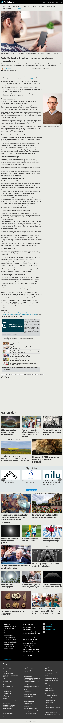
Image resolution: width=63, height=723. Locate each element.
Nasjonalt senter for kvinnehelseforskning (32, 684)
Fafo (4, 678)
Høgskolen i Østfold (7, 693)
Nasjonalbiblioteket (28, 676)
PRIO (46, 668)
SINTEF (46, 676)
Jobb (57, 2)
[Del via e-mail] (8, 377)
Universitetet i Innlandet (50, 700)
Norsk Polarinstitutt (28, 703)
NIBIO (4, 711)
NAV (4, 710)
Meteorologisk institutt (7, 708)
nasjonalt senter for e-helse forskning (28, 374)
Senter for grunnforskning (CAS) (51, 678)
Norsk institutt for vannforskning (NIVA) (32, 711)
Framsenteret (5, 684)
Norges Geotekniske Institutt (30, 694)
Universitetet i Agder (49, 697)
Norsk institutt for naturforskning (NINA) (32, 710)
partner (13, 374)
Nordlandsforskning (28, 692)
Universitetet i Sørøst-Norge (50, 705)
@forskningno (49, 624)
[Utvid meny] (61, 2)
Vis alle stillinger (31, 490)
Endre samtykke (8, 659)
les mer (18, 8)
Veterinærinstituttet (49, 710)
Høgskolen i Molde (7, 691)
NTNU (25, 674)
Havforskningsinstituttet (8, 689)
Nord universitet (27, 691)
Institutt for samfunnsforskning (9, 700)
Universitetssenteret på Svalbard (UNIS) (53, 707)
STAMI (46, 683)
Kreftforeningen (6, 703)
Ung (48, 2)
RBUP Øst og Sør (48, 670)
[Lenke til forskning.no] (20, 1)
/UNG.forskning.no (50, 629)
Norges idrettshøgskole (29, 701)
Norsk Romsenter (27, 706)
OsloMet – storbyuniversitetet (30, 713)
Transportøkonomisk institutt (51, 693)
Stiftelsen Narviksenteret (50, 686)
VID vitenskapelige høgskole (51, 712)
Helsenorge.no (35, 79)
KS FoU (4, 701)
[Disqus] (31, 394)
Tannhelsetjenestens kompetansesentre (53, 691)
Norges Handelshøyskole (29, 696)
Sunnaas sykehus (48, 688)
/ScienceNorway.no (50, 631)
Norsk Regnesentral (28, 704)
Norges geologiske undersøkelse (30, 699)
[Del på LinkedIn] (6, 377)
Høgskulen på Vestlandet (8, 696)
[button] (3, 480)
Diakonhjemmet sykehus (8, 673)
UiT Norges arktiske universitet (51, 695)
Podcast (52, 2)
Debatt (43, 2)
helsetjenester (5, 374)
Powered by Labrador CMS (31, 721)
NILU (4, 716)
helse (41, 374)
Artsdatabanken (6, 671)
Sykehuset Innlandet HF (50, 690)
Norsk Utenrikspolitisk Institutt (30, 708)
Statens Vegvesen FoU (49, 685)
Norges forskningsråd (28, 698)
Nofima (25, 689)
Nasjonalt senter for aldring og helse (31, 681)
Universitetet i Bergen (49, 698)
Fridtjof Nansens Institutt (8, 686)
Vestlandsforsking (48, 709)
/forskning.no (49, 626)
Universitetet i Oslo (49, 702)
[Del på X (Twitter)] (4, 377)
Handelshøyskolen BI (7, 688)
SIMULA (46, 675)
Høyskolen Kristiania (7, 698)
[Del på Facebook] (2, 377)
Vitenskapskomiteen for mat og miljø (52, 714)
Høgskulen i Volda (6, 695)
